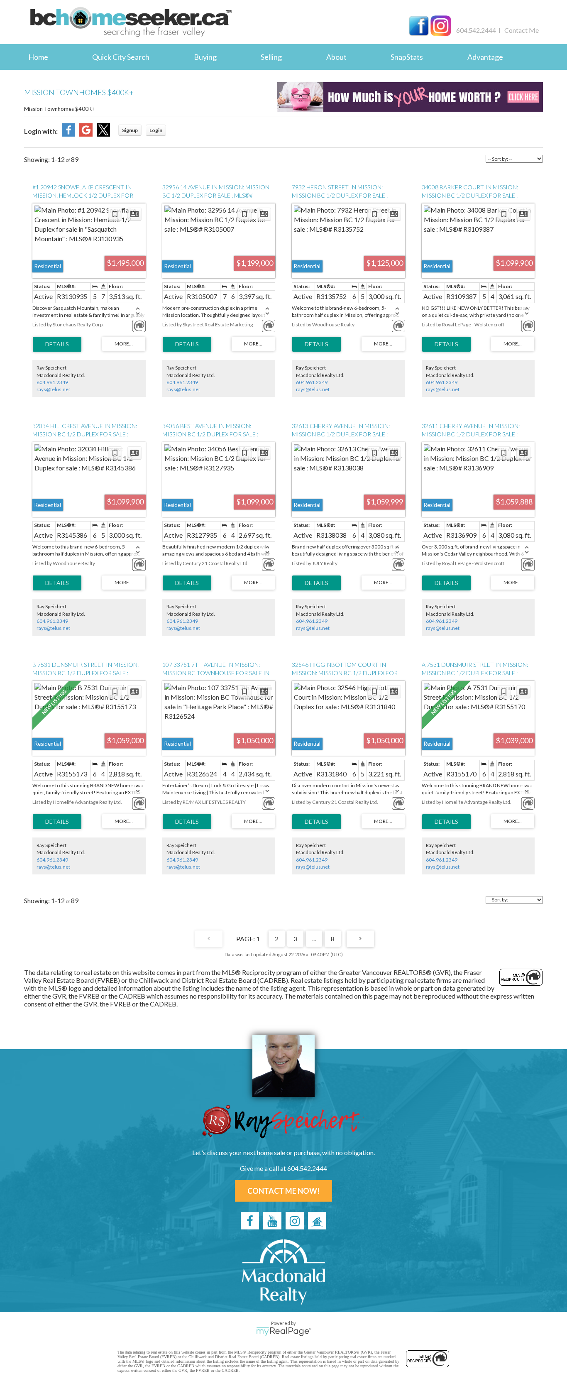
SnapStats (407, 56)
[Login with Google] (86, 134)
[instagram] (295, 1220)
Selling (271, 56)
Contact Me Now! (283, 1190)
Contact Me (521, 30)
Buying (205, 56)
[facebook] (250, 1220)
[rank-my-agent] (317, 1220)
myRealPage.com (284, 1331)
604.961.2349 (52, 382)
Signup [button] (130, 130)
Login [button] (155, 130)
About (336, 56)
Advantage (485, 56)
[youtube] (272, 1220)
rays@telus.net (53, 389)
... (314, 939)
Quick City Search (120, 56)
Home (38, 56)
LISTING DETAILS (57, 344)
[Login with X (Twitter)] (103, 134)
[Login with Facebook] (68, 134)
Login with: (41, 131)
